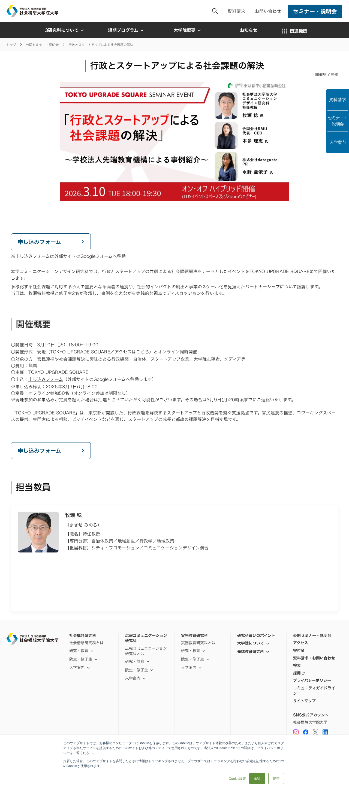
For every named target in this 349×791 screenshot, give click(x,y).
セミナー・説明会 (337, 121)
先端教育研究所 (250, 651)
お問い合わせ (268, 11)
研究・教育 (78, 650)
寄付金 (299, 650)
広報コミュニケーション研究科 (146, 638)
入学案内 (337, 142)
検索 (297, 665)
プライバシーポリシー (312, 680)
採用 (297, 673)
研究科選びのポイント (256, 635)
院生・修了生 (136, 670)
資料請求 (236, 11)
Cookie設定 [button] (237, 778)
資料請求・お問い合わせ (314, 658)
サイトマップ (304, 701)
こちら (142, 352)
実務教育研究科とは (198, 643)
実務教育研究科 (194, 635)
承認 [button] (257, 778)
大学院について (250, 643)
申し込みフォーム (45, 379)
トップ (11, 44)
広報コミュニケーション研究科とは (146, 651)
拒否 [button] (276, 778)
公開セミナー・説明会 (42, 44)
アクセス (300, 643)
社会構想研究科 (82, 635)
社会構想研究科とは (86, 643)
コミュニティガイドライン (314, 690)
